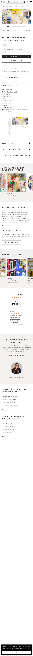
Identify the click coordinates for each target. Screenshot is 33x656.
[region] (16, 318)
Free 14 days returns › (9, 66)
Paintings (16, 6)
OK (16, 652)
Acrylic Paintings (7, 423)
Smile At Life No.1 (12, 193)
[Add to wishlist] (29, 56)
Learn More (25, 648)
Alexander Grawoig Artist (9, 396)
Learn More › (27, 52)
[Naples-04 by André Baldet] (16, 267)
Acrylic (15, 92)
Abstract (8, 94)
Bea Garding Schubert (15, 37)
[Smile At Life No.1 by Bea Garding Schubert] (16, 182)
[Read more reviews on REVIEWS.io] (16, 304)
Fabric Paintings (7, 432)
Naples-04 (9, 278)
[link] (23, 2)
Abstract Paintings (26, 6)
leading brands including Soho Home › (20, 71)
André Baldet (12, 280)
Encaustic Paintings (8, 429)
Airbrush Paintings (7, 426)
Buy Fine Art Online (7, 6)
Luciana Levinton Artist (9, 400)
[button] (31, 2)
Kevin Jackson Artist (8, 403)
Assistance (6, 30)
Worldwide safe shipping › (11, 68)
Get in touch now (11, 242)
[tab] (16, 85)
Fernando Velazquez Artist (10, 406)
